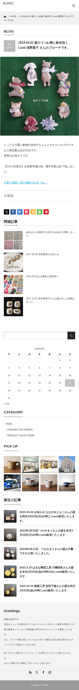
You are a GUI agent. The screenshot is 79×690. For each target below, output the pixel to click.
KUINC (45, 685)
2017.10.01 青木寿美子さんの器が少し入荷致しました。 (50, 300)
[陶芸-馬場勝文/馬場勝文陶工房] (67, 482)
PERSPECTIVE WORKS (20, 429)
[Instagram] (49, 672)
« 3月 (6, 403)
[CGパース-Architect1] (67, 464)
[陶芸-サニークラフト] (12, 464)
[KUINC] (19, 3)
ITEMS (9, 424)
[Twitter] (36, 672)
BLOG (10, 195)
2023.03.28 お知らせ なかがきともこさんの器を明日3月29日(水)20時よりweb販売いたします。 (47, 516)
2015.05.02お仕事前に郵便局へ (42, 276)
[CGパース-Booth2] (12, 482)
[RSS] (30, 672)
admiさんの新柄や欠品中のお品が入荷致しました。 (50, 234)
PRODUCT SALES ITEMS (20, 435)
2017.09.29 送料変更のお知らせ (42, 254)
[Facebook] (43, 672)
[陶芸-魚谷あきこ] (48, 482)
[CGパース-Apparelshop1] (30, 464)
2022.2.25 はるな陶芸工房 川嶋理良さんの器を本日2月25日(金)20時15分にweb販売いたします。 (47, 572)
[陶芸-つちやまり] (30, 482)
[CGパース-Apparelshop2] (48, 464)
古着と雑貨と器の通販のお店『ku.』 (26, 182)
